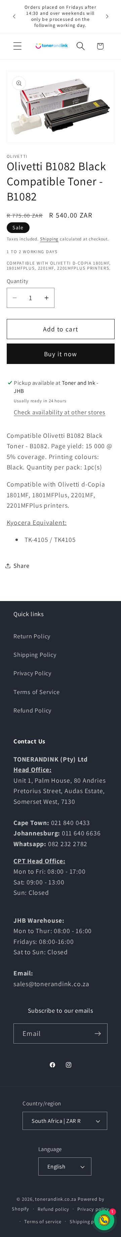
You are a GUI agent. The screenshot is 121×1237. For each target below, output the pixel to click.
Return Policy (31, 636)
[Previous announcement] (14, 16)
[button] (17, 46)
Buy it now (60, 354)
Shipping (49, 239)
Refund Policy (32, 710)
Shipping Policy (34, 654)
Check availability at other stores (60, 412)
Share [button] (21, 565)
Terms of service (43, 1221)
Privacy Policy (32, 673)
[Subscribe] (97, 1033)
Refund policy (53, 1209)
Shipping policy (87, 1221)
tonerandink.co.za (55, 1199)
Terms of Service (36, 692)
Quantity (18, 281)
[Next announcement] (107, 16)
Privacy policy (93, 1209)
